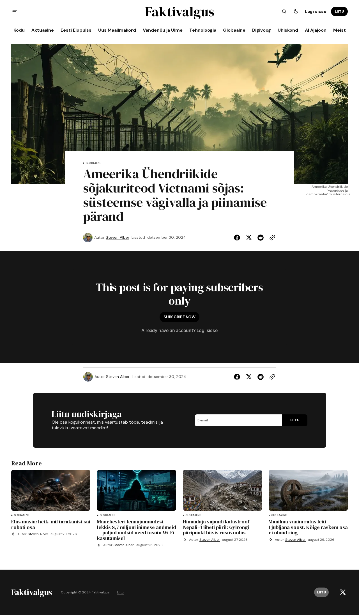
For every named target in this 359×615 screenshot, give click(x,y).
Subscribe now (179, 316)
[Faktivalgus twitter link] (343, 592)
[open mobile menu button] (14, 12)
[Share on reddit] (260, 237)
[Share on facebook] (238, 237)
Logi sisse (315, 11)
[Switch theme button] (295, 11)
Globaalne (93, 163)
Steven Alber (117, 237)
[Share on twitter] (249, 237)
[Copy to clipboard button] (271, 237)
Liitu (120, 592)
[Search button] (284, 11)
